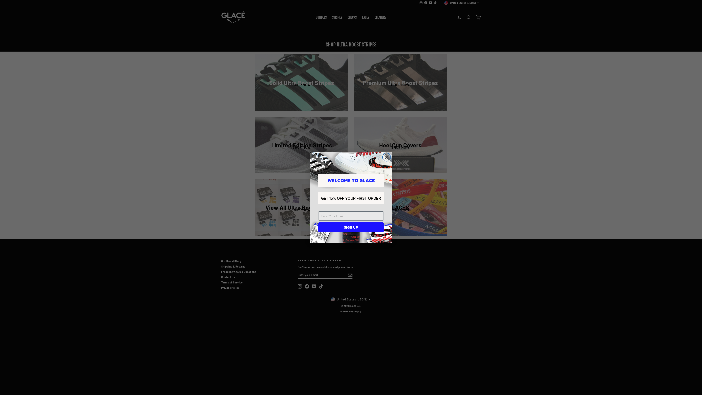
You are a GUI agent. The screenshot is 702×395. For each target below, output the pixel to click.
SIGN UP (351, 227)
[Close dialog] (386, 157)
